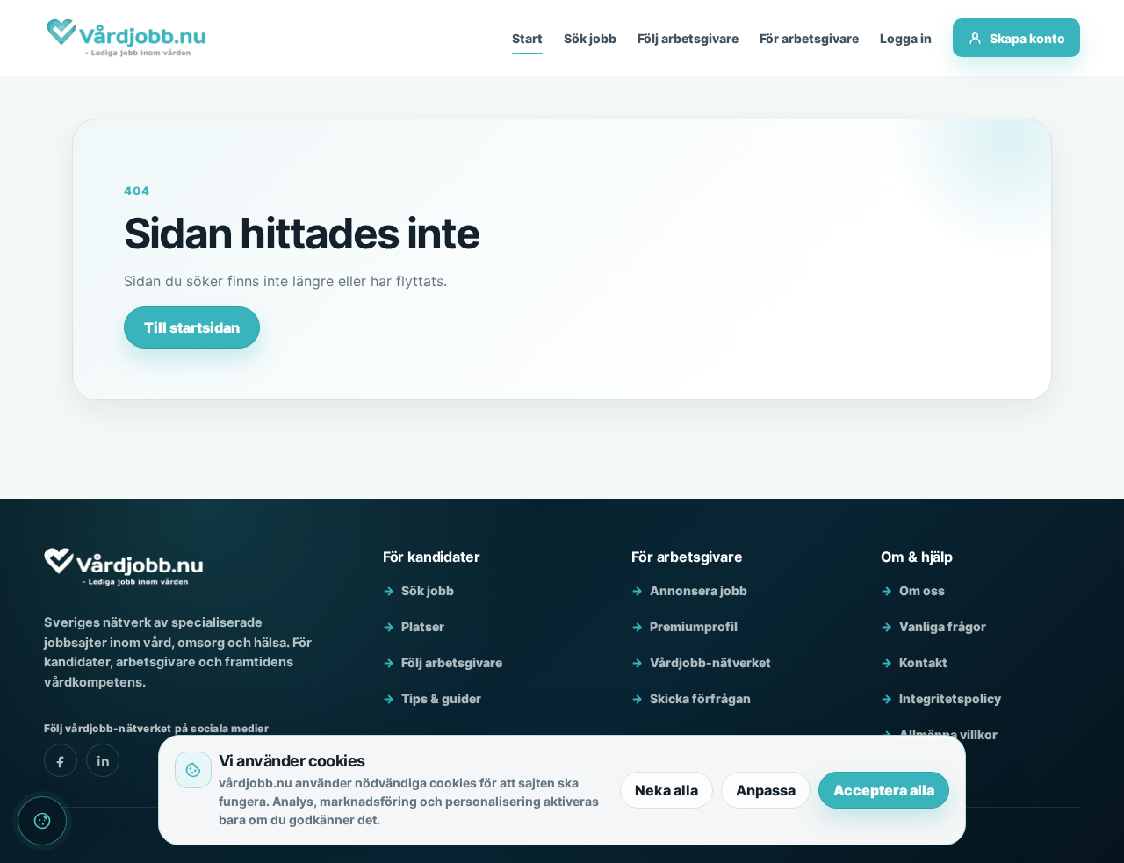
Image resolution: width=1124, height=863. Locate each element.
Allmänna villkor (948, 734)
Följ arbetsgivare (688, 38)
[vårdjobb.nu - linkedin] (102, 760)
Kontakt (923, 662)
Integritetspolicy (950, 698)
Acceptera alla (883, 790)
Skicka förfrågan (700, 698)
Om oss (922, 590)
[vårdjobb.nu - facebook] (60, 760)
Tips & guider (441, 698)
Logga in (906, 38)
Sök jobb (590, 38)
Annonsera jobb (698, 590)
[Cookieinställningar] (42, 820)
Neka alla (666, 790)
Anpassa (766, 790)
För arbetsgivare (809, 38)
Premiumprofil (694, 626)
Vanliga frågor (942, 626)
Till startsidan (192, 327)
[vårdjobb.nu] (126, 37)
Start (527, 38)
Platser (422, 626)
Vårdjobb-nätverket (710, 662)
